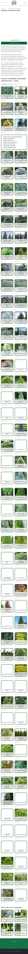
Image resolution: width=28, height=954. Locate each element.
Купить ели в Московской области (12, 137)
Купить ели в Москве (9, 144)
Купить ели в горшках (9, 145)
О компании (14, 941)
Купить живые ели (8, 138)
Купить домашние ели (9, 147)
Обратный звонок (14, 43)
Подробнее (4, 100)
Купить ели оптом (8, 140)
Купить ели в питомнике (10, 142)
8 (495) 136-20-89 (15, 40)
